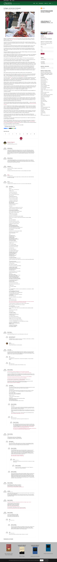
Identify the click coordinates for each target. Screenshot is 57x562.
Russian (46, 74)
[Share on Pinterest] (16, 134)
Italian (48, 73)
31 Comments (9, 9)
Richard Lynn (43, 103)
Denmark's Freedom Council (45, 92)
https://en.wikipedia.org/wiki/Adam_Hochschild (13, 506)
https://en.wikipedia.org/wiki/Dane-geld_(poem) (25, 372)
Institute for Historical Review (45, 96)
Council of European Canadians (45, 87)
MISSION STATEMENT (6, 0)
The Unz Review (43, 112)
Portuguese (43, 74)
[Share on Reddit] (31, 134)
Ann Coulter (16, 9)
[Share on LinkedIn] (20, 134)
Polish (51, 73)
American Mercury (43, 80)
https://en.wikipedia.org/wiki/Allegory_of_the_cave (17, 413)
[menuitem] (6, 0)
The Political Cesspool (44, 108)
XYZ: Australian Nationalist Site (45, 115)
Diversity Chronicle (43, 93)
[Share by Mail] (34, 134)
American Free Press (44, 78)
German (42, 73)
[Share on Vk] (27, 134)
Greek (45, 73)
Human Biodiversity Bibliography (45, 95)
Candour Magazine (43, 84)
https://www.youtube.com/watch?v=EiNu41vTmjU (17, 455)
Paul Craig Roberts (43, 100)
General (13, 9)
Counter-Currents (43, 88)
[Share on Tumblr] (23, 134)
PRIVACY (13, 0)
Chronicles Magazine (44, 86)
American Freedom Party (44, 79)
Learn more (45, 560)
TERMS (10, 0)
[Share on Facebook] (5, 134)
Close (41, 560)
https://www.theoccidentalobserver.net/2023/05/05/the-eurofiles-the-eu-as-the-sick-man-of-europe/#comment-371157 (23, 426)
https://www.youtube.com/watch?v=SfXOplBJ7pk (13, 382)
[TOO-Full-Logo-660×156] (12, 3)
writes (11, 77)
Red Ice (42, 102)
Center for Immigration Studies (45, 85)
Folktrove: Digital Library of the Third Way (47, 94)
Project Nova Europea (44, 101)
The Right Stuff (43, 111)
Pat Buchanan (43, 99)
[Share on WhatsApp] (13, 134)
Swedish (42, 75)
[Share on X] (9, 134)
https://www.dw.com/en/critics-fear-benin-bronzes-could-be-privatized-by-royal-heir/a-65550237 (19, 376)
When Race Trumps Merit (13, 39)
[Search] (52, 3)
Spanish (50, 74)
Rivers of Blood (43, 104)
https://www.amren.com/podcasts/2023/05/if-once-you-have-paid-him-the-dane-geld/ (18, 371)
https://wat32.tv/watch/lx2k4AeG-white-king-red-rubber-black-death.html (16, 508)
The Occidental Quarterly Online (45, 107)
